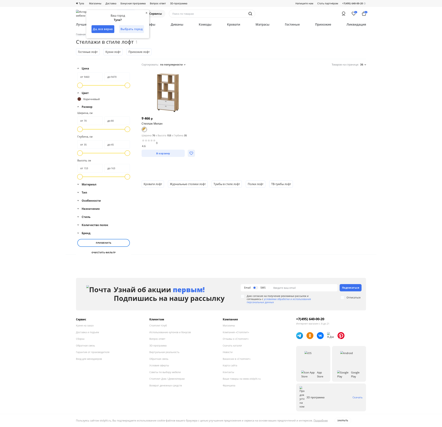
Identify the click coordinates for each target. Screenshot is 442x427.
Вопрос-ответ (158, 3)
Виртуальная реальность (164, 352)
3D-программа (178, 3)
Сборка (80, 338)
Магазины (95, 3)
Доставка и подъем (87, 332)
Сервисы (155, 14)
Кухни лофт (113, 52)
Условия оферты (159, 365)
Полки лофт (255, 184)
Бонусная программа (133, 3)
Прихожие (323, 24)
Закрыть (342, 420)
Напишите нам (304, 3)
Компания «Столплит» (236, 332)
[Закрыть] (146, 13)
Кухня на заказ (85, 325)
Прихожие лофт (139, 52)
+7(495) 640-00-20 (310, 319)
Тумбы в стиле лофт (227, 184)
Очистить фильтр (104, 252)
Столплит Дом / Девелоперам (167, 378)
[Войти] (344, 14)
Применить (103, 242)
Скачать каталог (232, 345)
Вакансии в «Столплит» (237, 358)
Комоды (205, 24)
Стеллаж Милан (152, 123)
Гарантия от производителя (92, 352)
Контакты (228, 372)
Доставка (110, 3)
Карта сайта (230, 365)
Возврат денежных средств (165, 385)
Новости (228, 352)
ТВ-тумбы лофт (281, 184)
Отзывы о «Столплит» (236, 338)
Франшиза (229, 385)
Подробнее (321, 420)
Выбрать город (132, 29)
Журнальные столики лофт (188, 184)
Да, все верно (103, 29)
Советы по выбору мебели (165, 372)
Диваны (177, 24)
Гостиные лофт (88, 52)
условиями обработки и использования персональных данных (279, 300)
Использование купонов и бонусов (170, 332)
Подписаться (350, 287)
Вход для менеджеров (89, 358)
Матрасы (263, 24)
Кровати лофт (153, 184)
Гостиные (292, 24)
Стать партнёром (327, 3)
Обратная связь (85, 345)
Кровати (233, 24)
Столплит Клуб (158, 325)
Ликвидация (356, 24)
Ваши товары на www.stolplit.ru (242, 378)
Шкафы (149, 24)
